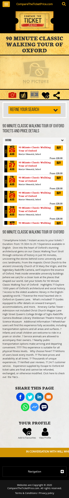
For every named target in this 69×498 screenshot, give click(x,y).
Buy (59, 148)
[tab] (34, 140)
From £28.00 (56, 158)
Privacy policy (46, 493)
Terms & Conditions (26, 493)
